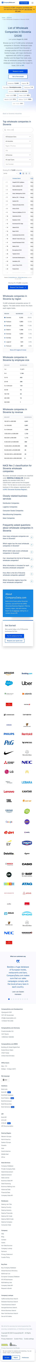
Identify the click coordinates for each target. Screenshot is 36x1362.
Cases (3, 1242)
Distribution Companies (11, 503)
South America (5, 1151)
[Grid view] (23, 173)
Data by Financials (6, 1213)
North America (5, 1139)
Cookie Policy (5, 1257)
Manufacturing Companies (12, 514)
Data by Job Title (6, 1204)
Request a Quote (6, 1288)
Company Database (7, 1166)
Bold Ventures (5, 1107)
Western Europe (6, 1136)
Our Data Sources (6, 1245)
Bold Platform (5, 1098)
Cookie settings (29, 1339)
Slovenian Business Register (17, 489)
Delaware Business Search (9, 1301)
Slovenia (9, 17)
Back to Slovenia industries (12, 113)
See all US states (6, 1316)
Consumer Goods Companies (13, 511)
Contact (3, 1239)
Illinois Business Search (8, 1310)
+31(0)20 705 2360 (7, 1021)
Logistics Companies (10, 507)
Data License (5, 1178)
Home (3, 17)
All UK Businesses (7, 1279)
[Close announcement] (34, 9)
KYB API (3, 1123)
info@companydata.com (8, 1018)
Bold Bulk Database (7, 1095)
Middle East (4, 1154)
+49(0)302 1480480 (7, 1037)
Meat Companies (9, 518)
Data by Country (6, 1207)
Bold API (4, 1092)
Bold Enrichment (6, 1101)
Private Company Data (8, 1169)
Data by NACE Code (7, 1219)
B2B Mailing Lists (6, 1282)
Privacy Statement (7, 1254)
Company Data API (7, 1195)
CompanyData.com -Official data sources (17, 277)
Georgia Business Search (9, 1307)
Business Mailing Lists (8, 1186)
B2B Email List (5, 1273)
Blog (2, 1237)
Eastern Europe (6, 1142)
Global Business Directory (9, 1271)
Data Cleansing (6, 1183)
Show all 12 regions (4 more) (18, 350)
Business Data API (7, 1181)
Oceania (3, 1145)
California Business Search (9, 1299)
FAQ (2, 1234)
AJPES (5, 489)
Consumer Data (6, 1225)
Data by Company (6, 1222)
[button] (18, 71)
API (23, 65)
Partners (4, 1251)
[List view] (26, 173)
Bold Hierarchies (6, 1104)
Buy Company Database (8, 1268)
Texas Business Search (8, 1304)
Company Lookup (6, 1248)
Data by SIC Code (6, 1216)
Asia (2, 1148)
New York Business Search (9, 1313)
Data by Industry (6, 1210)
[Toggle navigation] (32, 3)
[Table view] (20, 173)
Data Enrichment (6, 1175)
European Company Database (10, 1276)
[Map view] (29, 173)
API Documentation (7, 1126)
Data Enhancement (7, 1172)
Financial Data (5, 1192)
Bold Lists (4, 1089)
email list (16, 611)
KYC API (3, 1120)
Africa (3, 1157)
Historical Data (5, 1189)
